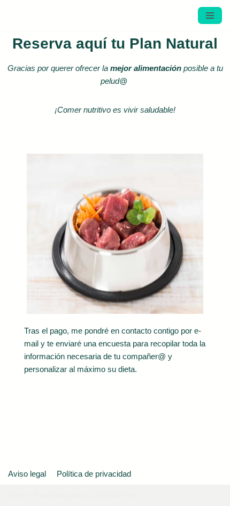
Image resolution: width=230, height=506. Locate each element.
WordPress (121, 495)
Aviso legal (27, 473)
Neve (17, 495)
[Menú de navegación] (210, 20)
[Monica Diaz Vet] (40, 20)
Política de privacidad (94, 473)
